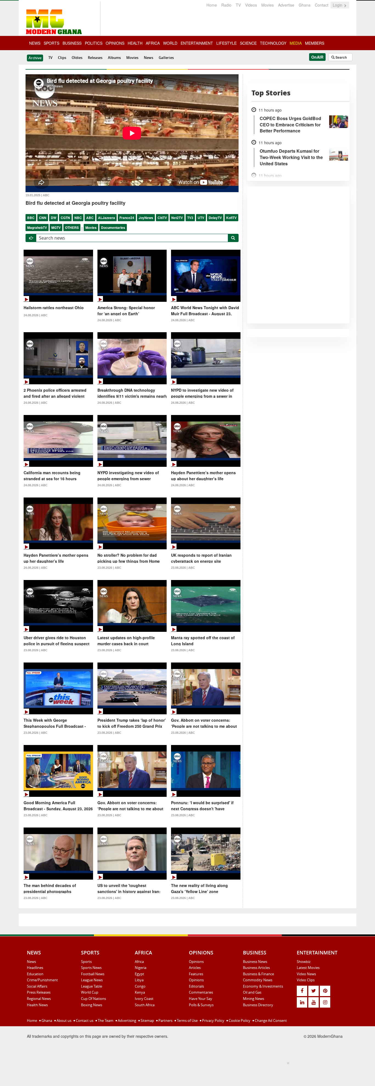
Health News (37, 1004)
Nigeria (140, 967)
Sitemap (147, 1020)
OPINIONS (115, 43)
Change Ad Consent (270, 1020)
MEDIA (296, 43)
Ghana (304, 5)
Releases (95, 57)
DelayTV (215, 217)
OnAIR (317, 57)
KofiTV (231, 217)
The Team (105, 1020)
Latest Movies (308, 967)
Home (211, 5)
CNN (42, 217)
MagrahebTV (37, 227)
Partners (165, 1020)
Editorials (196, 986)
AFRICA (153, 43)
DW (53, 217)
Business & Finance (258, 973)
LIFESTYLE (226, 43)
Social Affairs (37, 986)
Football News (92, 973)
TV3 (190, 217)
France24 (126, 217)
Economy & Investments (263, 986)
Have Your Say (200, 998)
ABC (90, 217)
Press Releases (39, 992)
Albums (114, 57)
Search (341, 57)
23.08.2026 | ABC (109, 567)
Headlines (35, 967)
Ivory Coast (144, 998)
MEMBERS (314, 43)
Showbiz (303, 961)
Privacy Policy (212, 1020)
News (148, 57)
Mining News (253, 998)
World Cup (89, 992)
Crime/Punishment (42, 979)
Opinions (196, 961)
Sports (86, 961)
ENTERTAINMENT (197, 43)
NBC (78, 217)
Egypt (139, 973)
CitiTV (162, 217)
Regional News (39, 998)
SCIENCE (248, 43)
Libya (139, 979)
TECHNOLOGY (273, 43)
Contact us (84, 1020)
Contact (321, 5)
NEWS (34, 43)
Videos (251, 5)
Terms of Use (187, 1020)
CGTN (65, 217)
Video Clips (306, 979)
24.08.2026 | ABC (35, 315)
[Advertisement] (186, 1072)
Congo (140, 986)
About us (63, 1020)
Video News (306, 973)
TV (238, 5)
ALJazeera (106, 217)
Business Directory (258, 1004)
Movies (267, 5)
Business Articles (256, 967)
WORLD (170, 43)
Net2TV (177, 217)
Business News (255, 961)
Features (196, 973)
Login (338, 5)
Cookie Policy (239, 1020)
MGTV (56, 227)
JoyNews (146, 217)
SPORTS (51, 43)
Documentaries (113, 227)
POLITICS (93, 43)
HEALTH (135, 43)
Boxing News (91, 1004)
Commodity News (257, 979)
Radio (226, 5)
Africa (139, 961)
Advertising (126, 1020)
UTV (201, 217)
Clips (62, 57)
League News (92, 979)
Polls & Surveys (201, 1004)
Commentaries (201, 992)
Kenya (140, 992)
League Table (91, 986)
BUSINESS (72, 43)
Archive (35, 57)
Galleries (166, 57)
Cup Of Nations (93, 998)
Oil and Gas (252, 992)
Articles (195, 967)
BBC (31, 217)
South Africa (145, 1004)
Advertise (286, 5)
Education (35, 973)
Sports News (91, 967)
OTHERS (72, 227)
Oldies (77, 57)
